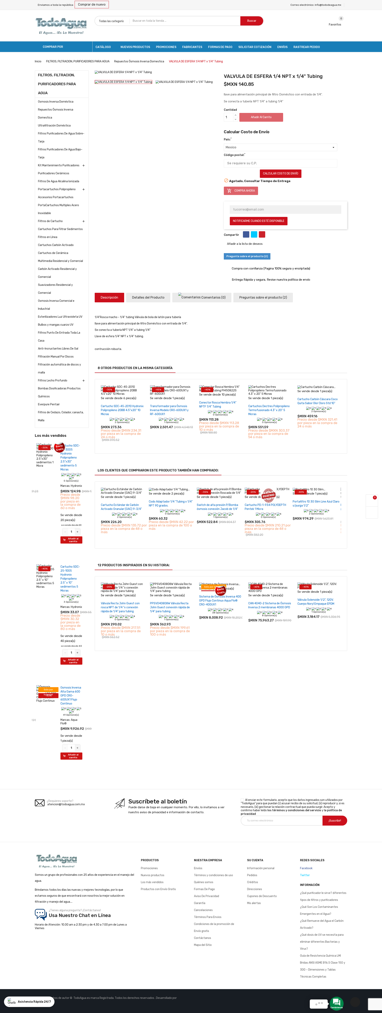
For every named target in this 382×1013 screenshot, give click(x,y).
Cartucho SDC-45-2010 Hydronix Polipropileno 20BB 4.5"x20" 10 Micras (122, 410)
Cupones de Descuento (262, 896)
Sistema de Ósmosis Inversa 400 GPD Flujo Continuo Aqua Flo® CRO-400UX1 (220, 600)
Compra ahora (241, 190)
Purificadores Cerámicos (53, 173)
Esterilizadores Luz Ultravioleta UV (60, 316)
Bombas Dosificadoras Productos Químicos (59, 392)
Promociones (149, 868)
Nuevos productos (152, 875)
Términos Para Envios (207, 917)
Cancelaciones (203, 910)
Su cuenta (255, 860)
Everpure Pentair (49, 404)
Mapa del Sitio (203, 945)
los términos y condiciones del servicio (294, 810)
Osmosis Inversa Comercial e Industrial (56, 305)
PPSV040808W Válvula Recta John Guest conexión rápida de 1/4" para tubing (170, 607)
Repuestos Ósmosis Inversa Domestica (55, 113)
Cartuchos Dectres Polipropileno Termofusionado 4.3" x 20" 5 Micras (269, 410)
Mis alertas (254, 903)
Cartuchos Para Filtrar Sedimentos (60, 229)
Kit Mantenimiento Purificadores (58, 165)
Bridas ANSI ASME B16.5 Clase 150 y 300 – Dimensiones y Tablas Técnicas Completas (322, 969)
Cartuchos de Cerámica (53, 253)
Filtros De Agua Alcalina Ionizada (58, 181)
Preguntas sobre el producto (263, 297)
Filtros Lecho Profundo (52, 380)
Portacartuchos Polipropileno (57, 189)
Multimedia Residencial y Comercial (60, 261)
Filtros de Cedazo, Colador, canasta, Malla (61, 416)
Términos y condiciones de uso (213, 875)
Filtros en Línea (47, 237)
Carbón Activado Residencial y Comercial (57, 273)
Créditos (252, 882)
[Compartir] (246, 234)
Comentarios (213, 297)
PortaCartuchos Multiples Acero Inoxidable (58, 209)
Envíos (198, 868)
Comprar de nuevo (91, 4)
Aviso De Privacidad (206, 896)
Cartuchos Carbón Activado (56, 245)
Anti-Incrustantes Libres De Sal (58, 348)
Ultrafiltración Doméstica (54, 125)
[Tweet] (254, 234)
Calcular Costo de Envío (280, 173)
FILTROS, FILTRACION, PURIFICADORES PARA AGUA (57, 84)
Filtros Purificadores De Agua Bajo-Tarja (60, 153)
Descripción (109, 297)
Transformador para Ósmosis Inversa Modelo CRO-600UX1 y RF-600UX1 (169, 410)
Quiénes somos (203, 882)
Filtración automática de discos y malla (59, 368)
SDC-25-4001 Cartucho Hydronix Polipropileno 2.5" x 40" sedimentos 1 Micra (72, 457)
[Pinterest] (262, 234)
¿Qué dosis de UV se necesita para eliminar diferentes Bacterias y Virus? (322, 941)
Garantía (199, 903)
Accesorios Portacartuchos (55, 197)
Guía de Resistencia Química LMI (320, 955)
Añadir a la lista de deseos (244, 244)
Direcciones (254, 889)
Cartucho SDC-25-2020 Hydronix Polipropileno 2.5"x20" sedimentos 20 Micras (72, 686)
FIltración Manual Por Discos (56, 356)
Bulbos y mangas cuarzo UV (55, 324)
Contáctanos (202, 938)
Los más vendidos (152, 882)
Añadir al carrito (261, 117)
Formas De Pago (204, 889)
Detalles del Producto (148, 297)
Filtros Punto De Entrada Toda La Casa (59, 336)
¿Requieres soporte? (60, 801)
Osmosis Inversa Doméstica (55, 101)
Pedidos (252, 875)
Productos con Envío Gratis (158, 889)
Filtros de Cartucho (50, 221)
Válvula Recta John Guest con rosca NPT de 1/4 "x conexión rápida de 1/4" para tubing (120, 607)
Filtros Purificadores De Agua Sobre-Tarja (61, 137)
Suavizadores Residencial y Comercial (55, 289)
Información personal (260, 868)
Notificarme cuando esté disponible (258, 221)
